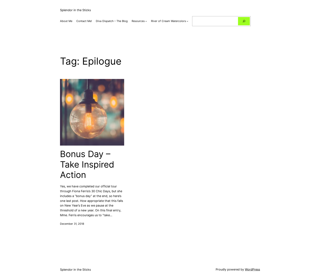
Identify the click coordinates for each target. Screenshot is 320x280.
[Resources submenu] (146, 21)
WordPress (252, 269)
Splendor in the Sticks (75, 10)
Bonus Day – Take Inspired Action (87, 164)
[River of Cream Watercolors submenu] (187, 21)
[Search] (244, 21)
